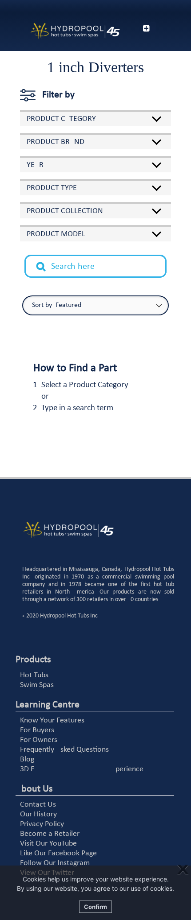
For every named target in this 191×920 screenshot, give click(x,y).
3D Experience (81, 769)
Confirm (95, 906)
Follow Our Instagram (55, 863)
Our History (38, 814)
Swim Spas (37, 685)
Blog (27, 759)
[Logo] (64, 31)
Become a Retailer (50, 834)
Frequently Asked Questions (64, 749)
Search (46, 259)
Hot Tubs (34, 675)
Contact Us (38, 804)
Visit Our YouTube (48, 843)
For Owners (38, 740)
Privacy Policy (42, 824)
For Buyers (37, 730)
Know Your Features (52, 720)
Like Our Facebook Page (58, 853)
